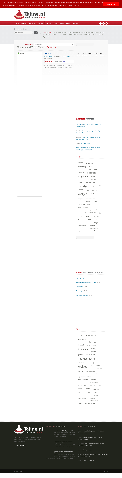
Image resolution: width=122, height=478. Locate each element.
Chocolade (81, 172)
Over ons (48, 23)
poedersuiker (94, 210)
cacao (90, 166)
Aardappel (80, 162)
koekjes (82, 194)
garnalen (93, 179)
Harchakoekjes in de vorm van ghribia (86, 282)
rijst (100, 213)
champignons (93, 169)
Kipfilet (95, 190)
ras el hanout (92, 212)
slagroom (96, 216)
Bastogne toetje (85, 143)
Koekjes (102, 32)
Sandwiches (65, 34)
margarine (80, 198)
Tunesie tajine (79, 291)
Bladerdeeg (82, 167)
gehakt (80, 182)
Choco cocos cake (81, 278)
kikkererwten (81, 189)
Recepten (23, 23)
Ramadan (53, 34)
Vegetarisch (46, 37)
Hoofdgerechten (88, 32)
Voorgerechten (82, 226)
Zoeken (55, 23)
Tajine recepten (91, 34)
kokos (92, 193)
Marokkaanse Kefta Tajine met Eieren (64, 431)
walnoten (92, 225)
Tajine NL (78, 124)
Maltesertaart (79, 286)
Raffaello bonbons (89, 460)
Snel (75, 34)
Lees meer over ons (21, 445)
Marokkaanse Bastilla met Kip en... (63, 441)
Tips (102, 34)
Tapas (98, 34)
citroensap (91, 173)
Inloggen (75, 23)
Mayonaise (89, 201)
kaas (100, 185)
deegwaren (83, 176)
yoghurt (80, 231)
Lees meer (48, 71)
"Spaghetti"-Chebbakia (82, 295)
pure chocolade (82, 213)
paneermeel (93, 207)
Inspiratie (40, 23)
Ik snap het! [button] (111, 4)
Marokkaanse (48, 58)
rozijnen (80, 216)
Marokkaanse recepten (91, 198)
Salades (59, 34)
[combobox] (54, 44)
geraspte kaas (91, 182)
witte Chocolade (94, 228)
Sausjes (71, 34)
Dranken (81, 32)
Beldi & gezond (57, 32)
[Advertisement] (90, 73)
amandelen (91, 163)
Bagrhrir (48, 53)
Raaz (77, 147)
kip (88, 190)
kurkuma (98, 193)
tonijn (96, 223)
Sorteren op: (29, 44)
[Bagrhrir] (29, 124)
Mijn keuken (32, 23)
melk (95, 201)
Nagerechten (46, 34)
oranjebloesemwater (83, 207)
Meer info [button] (77, 5)
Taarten (84, 34)
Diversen (75, 32)
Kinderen (96, 32)
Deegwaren (65, 32)
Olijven (89, 204)
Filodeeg (93, 176)
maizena (99, 196)
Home (17, 23)
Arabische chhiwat (65, 23)
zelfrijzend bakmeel (90, 231)
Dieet (70, 32)
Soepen (79, 34)
